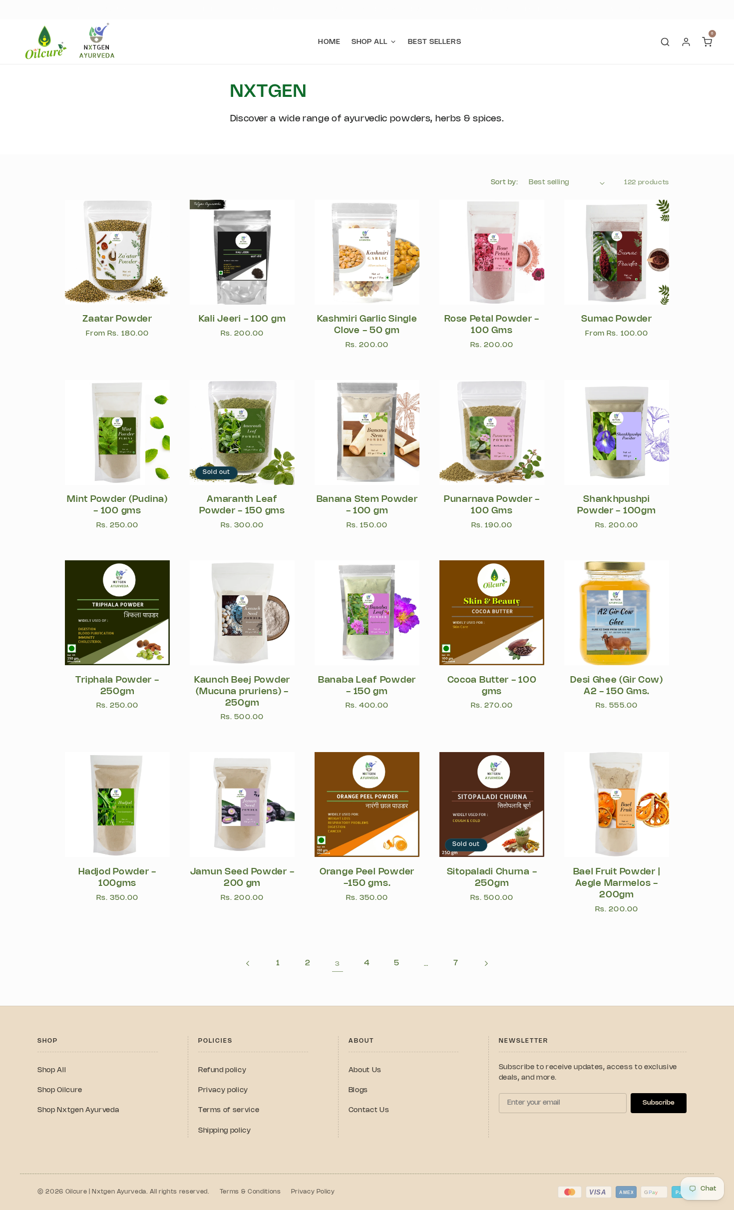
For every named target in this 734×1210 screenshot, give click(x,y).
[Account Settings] (686, 42)
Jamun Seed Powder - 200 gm (242, 877)
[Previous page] (248, 964)
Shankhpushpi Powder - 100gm (616, 505)
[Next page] (485, 964)
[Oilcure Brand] (44, 41)
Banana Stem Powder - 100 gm (367, 505)
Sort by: (504, 182)
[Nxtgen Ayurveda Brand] (96, 41)
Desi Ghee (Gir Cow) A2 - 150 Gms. (616, 686)
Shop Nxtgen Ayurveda (78, 1110)
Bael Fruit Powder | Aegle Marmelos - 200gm (617, 883)
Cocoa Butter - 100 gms (492, 686)
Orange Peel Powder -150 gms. (367, 877)
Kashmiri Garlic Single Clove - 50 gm (367, 325)
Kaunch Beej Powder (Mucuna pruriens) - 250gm (242, 691)
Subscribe (659, 1103)
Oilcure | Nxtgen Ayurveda (106, 1192)
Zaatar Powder (117, 319)
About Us (365, 1070)
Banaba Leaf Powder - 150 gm (367, 686)
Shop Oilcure (59, 1090)
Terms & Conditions (250, 1192)
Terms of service (229, 1110)
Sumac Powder (616, 319)
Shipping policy (224, 1131)
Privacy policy (223, 1090)
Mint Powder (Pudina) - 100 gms (117, 505)
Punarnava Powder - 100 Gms (492, 505)
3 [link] (337, 964)
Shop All (51, 1070)
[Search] (665, 42)
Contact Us (369, 1110)
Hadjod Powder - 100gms (117, 877)
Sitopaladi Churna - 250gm (492, 877)
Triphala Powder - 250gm (117, 686)
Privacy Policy (313, 1192)
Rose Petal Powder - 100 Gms (491, 325)
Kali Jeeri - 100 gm (242, 319)
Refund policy (222, 1070)
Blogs (358, 1090)
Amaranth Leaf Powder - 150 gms (242, 505)
